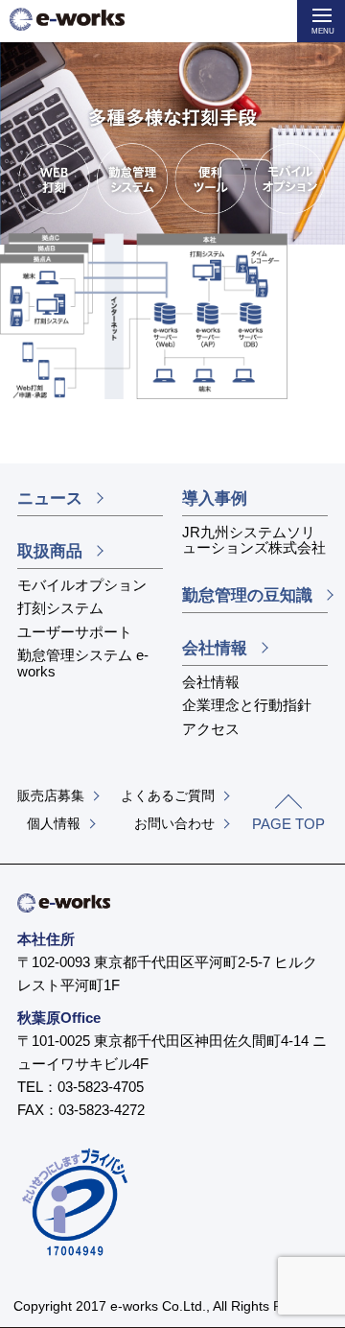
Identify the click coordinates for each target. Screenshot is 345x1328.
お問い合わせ (174, 823)
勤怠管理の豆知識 (247, 595)
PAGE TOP (288, 824)
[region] (172, 160)
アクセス (211, 729)
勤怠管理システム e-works (83, 663)
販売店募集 (50, 795)
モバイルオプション (82, 585)
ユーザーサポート (74, 632)
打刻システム (60, 608)
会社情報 (214, 648)
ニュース (49, 498)
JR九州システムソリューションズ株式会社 (254, 540)
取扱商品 (49, 551)
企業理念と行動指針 (246, 705)
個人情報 (53, 823)
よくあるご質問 (168, 795)
